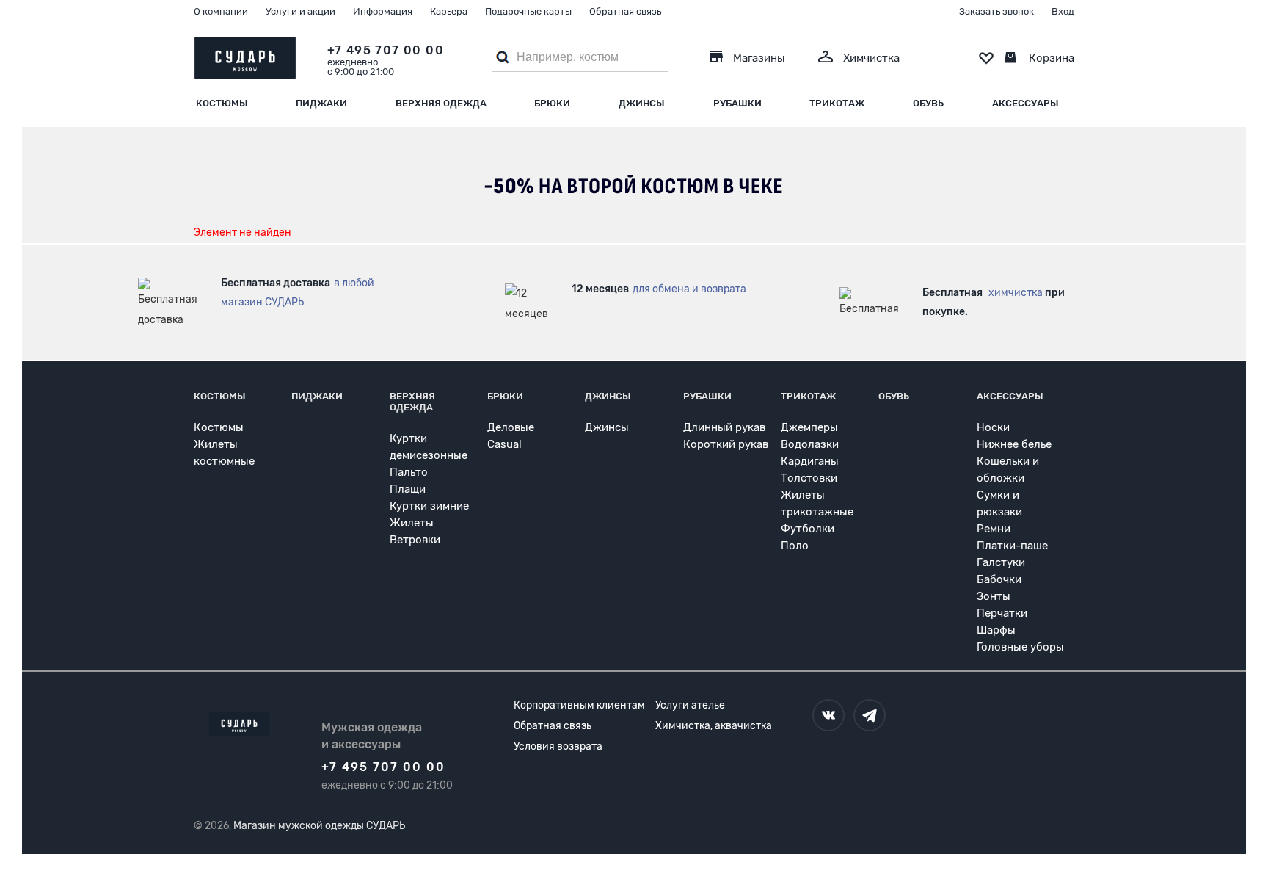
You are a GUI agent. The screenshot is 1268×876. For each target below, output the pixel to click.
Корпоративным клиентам (579, 705)
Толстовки (809, 478)
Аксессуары (1025, 103)
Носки (993, 427)
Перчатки (1002, 613)
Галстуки (1001, 562)
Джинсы (642, 103)
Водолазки (810, 444)
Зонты (993, 596)
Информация (382, 11)
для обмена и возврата (689, 289)
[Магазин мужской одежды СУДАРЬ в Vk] (828, 715)
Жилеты (412, 522)
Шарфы (996, 630)
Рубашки (737, 103)
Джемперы (809, 427)
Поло (795, 545)
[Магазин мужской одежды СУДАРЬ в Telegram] (869, 715)
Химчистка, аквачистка (713, 726)
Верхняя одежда (441, 103)
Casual (504, 444)
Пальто (409, 472)
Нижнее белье (1014, 444)
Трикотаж (836, 103)
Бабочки (999, 579)
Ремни (993, 528)
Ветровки (415, 539)
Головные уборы (1020, 647)
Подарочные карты (528, 11)
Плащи (408, 489)
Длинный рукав (724, 427)
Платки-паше (1012, 545)
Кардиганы (810, 461)
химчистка (1015, 292)
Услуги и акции (300, 11)
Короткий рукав (725, 444)
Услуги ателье (690, 705)
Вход (1063, 11)
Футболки (807, 528)
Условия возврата (558, 746)
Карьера (448, 11)
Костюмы (222, 103)
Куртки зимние (429, 506)
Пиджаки (321, 103)
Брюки (552, 103)
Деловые (510, 427)
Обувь (928, 103)
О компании (221, 11)
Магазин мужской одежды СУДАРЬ (319, 825)
